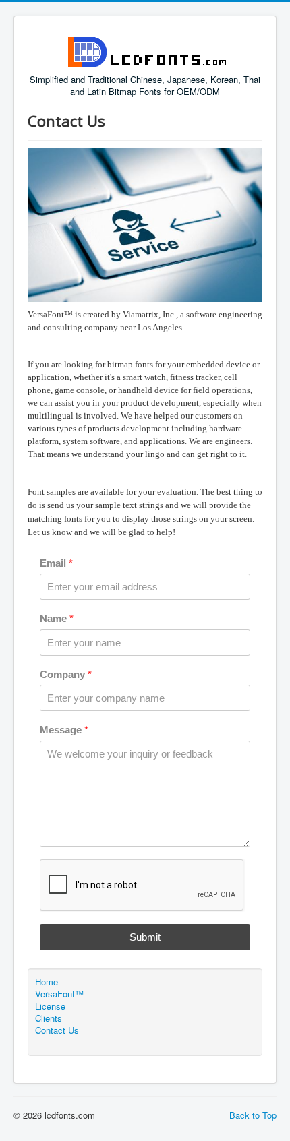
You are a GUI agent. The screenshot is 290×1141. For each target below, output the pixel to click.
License (50, 1006)
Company (66, 674)
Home (46, 982)
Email (56, 563)
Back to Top (253, 1115)
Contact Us (57, 1030)
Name (57, 618)
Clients (48, 1018)
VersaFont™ (59, 994)
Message (64, 729)
